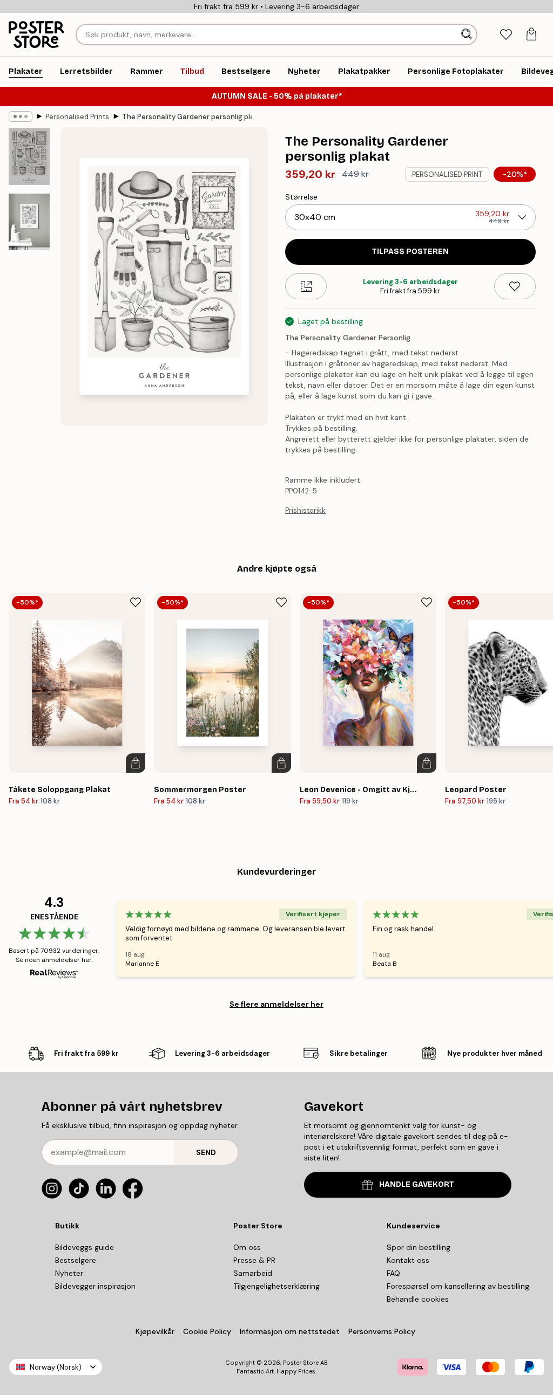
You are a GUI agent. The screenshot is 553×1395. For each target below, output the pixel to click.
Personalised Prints (77, 116)
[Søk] (467, 34)
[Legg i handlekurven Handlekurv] (135, 763)
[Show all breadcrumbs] (20, 116)
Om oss (247, 1247)
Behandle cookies (418, 1299)
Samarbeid (252, 1273)
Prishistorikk (305, 510)
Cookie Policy (207, 1331)
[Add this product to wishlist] (515, 286)
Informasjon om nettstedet (290, 1331)
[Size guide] (306, 286)
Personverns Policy (382, 1331)
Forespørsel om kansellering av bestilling (458, 1286)
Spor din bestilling (418, 1247)
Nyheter (69, 1273)
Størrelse (301, 197)
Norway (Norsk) (56, 1367)
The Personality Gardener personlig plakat (187, 116)
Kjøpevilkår (155, 1331)
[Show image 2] (29, 222)
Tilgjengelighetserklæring (276, 1286)
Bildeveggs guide (84, 1247)
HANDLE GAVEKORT (416, 1184)
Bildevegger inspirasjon (95, 1286)
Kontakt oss (408, 1260)
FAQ (393, 1273)
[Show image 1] (29, 156)
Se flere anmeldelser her (276, 1004)
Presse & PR (254, 1260)
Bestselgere (75, 1260)
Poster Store (301, 1362)
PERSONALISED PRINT (447, 174)
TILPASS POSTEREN (410, 251)
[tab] (505, 34)
